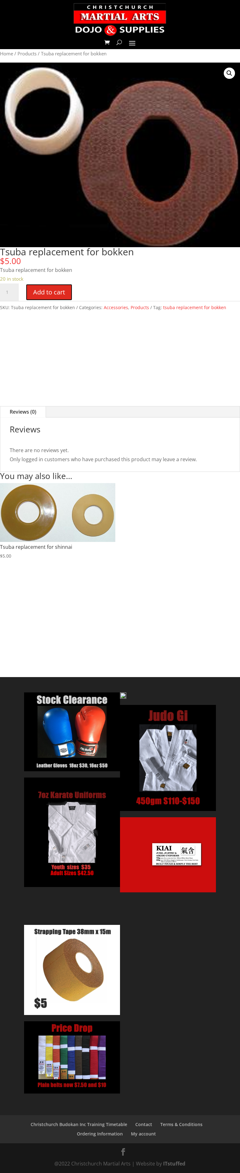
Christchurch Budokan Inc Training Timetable (79, 1124)
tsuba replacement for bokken (194, 307)
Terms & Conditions (181, 1124)
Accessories (116, 307)
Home (6, 53)
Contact (143, 1124)
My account (143, 1134)
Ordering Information (100, 1134)
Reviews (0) (23, 411)
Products (27, 53)
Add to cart (49, 292)
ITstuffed (174, 1163)
